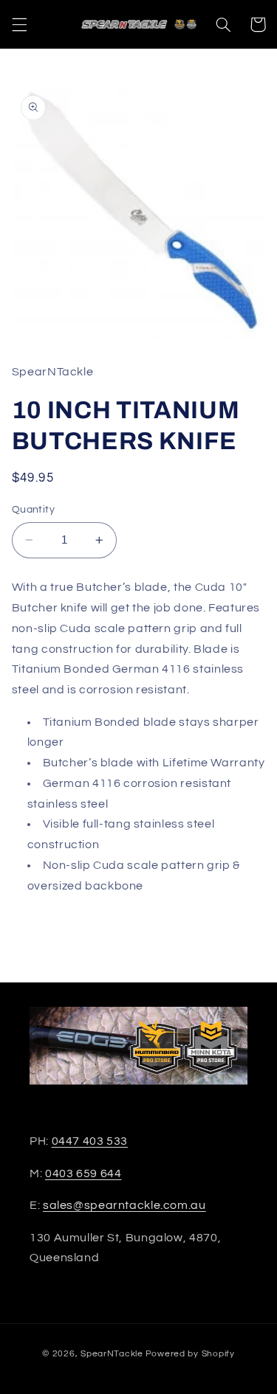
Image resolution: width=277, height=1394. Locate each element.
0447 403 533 (90, 1141)
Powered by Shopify (190, 1354)
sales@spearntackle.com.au (124, 1205)
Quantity (33, 509)
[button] (19, 24)
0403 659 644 (83, 1173)
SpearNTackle (112, 1354)
